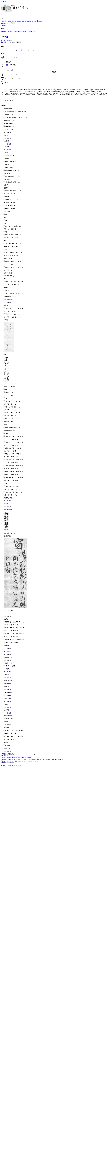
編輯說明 (14, 21)
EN (43, 21)
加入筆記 (19, 42)
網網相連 (29, 757)
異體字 (7, 40)
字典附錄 (19, 21)
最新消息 (4, 21)
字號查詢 (21, 31)
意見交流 (23, 757)
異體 (12, 70)
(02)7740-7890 (9, 761)
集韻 (7, 65)
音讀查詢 (17, 31)
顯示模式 (29, 21)
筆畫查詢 (7, 31)
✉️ (14, 42)
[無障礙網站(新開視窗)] (7, 762)
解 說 (3, 40)
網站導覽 (34, 21)
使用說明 (24, 21)
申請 (10, 132)
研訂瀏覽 (11, 40)
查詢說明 (4, 25)
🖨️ (13, 42)
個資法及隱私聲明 (6, 757)
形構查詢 (12, 31)
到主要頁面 (3, 1)
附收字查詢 (32, 31)
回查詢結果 (3, 42)
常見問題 (9, 21)
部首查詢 (3, 31)
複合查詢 (26, 31)
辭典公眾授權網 (16, 757)
